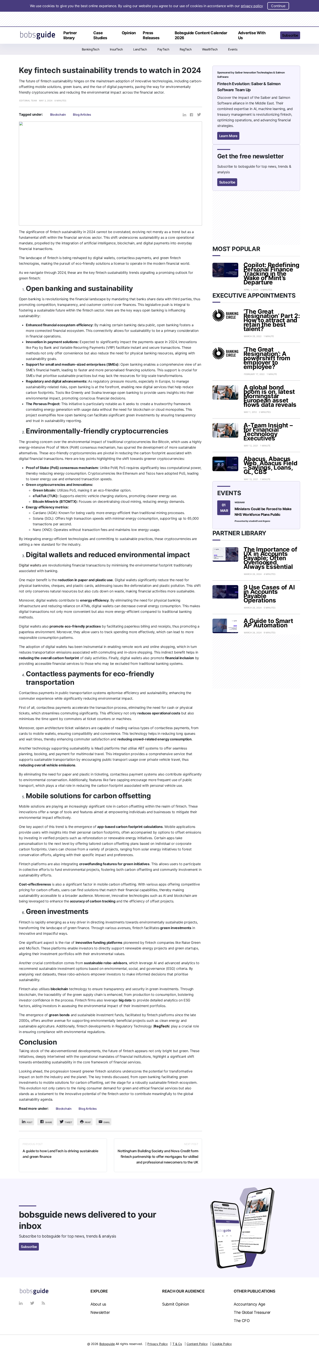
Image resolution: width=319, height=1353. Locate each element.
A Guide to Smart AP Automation (268, 623)
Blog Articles (82, 114)
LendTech (140, 49)
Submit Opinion (175, 1304)
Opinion (129, 33)
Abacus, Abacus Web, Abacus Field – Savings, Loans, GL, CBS (270, 465)
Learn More (228, 136)
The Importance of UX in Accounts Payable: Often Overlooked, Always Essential (270, 558)
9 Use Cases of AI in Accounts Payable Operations (269, 594)
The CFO (242, 1320)
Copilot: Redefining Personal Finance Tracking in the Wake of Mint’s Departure (271, 273)
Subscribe (290, 35)
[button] (274, 35)
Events (232, 49)
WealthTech (210, 49)
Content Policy (197, 1344)
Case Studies (100, 35)
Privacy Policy (157, 1344)
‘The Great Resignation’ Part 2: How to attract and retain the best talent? (271, 320)
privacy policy (252, 6)
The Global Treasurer (252, 1312)
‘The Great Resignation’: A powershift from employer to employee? (266, 358)
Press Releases (151, 35)
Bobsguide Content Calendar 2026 (201, 35)
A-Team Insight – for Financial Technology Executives (268, 432)
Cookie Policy (222, 1344)
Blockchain (58, 114)
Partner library (70, 35)
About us (98, 1304)
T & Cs (177, 1344)
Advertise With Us (251, 35)
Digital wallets (30, 565)
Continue (278, 6)
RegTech (186, 49)
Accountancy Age (249, 1304)
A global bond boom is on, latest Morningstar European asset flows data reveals (269, 396)
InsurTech (116, 49)
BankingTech (90, 49)
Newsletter (100, 1312)
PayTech (163, 49)
